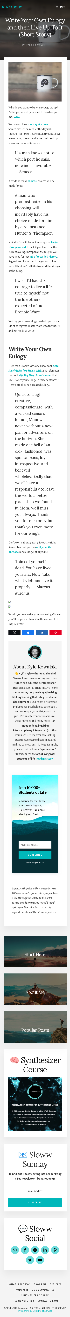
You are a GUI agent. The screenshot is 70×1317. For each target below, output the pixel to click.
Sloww (13, 7)
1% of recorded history (43, 256)
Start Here (35, 954)
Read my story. (44, 758)
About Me (35, 992)
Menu (64, 7)
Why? (17, 117)
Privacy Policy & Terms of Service (35, 1311)
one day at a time (38, 124)
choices (32, 181)
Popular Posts (35, 1030)
